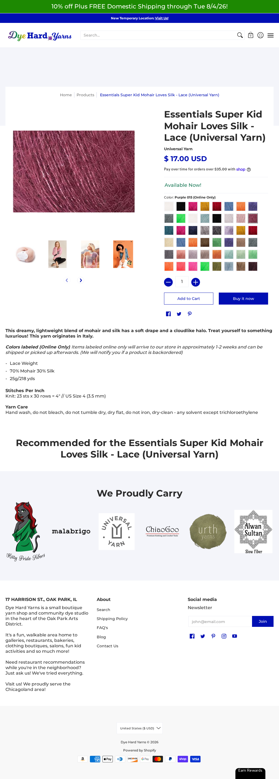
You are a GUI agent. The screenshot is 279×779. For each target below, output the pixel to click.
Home (66, 94)
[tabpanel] (139, 373)
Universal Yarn (178, 148)
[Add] (195, 282)
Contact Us (107, 645)
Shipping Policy (112, 618)
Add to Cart (188, 298)
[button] (251, 35)
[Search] (240, 35)
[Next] (80, 280)
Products (85, 94)
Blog (101, 636)
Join (263, 621)
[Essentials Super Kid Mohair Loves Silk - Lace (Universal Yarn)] (24, 254)
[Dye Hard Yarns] (39, 35)
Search (103, 609)
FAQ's (102, 627)
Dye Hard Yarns (133, 742)
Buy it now (243, 298)
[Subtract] (168, 282)
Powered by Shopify (139, 750)
